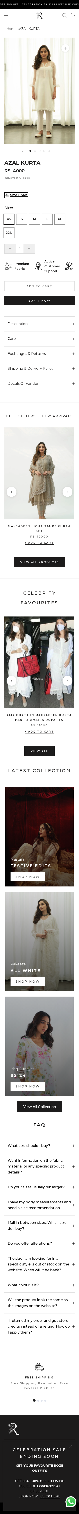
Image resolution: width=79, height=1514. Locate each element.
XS (9, 219)
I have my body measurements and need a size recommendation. (39, 1205)
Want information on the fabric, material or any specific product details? (36, 1166)
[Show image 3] (40, 151)
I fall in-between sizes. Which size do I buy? (37, 1226)
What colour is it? (23, 1285)
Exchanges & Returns (27, 354)
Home (11, 29)
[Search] (64, 15)
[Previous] (22, 151)
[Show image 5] (49, 151)
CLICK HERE (50, 1496)
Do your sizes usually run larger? (36, 1187)
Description (18, 324)
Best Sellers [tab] (21, 416)
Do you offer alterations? (30, 1243)
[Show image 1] (30, 151)
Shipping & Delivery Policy (30, 368)
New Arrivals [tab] (57, 416)
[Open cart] (73, 15)
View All (39, 751)
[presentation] (11, 492)
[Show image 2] (35, 151)
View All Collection (39, 1107)
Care (12, 339)
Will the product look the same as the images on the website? (38, 1303)
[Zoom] (65, 48)
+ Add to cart (39, 542)
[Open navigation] (6, 15)
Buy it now (40, 300)
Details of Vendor (23, 383)
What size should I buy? (29, 1146)
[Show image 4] (44, 151)
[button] (34, 1400)
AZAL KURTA (29, 29)
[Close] (70, 1446)
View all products (39, 562)
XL (60, 219)
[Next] (57, 151)
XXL (9, 233)
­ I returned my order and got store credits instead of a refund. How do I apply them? (39, 1326)
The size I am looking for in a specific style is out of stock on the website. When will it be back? (38, 1264)
